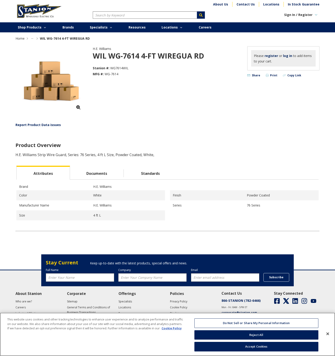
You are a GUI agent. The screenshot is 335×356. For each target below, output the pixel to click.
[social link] (277, 301)
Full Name (52, 269)
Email (194, 269)
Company (124, 269)
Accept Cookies (256, 346)
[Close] (328, 334)
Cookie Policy (172, 328)
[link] (32, 38)
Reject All (256, 335)
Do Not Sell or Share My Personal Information (256, 323)
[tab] (43, 173)
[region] (167, 334)
